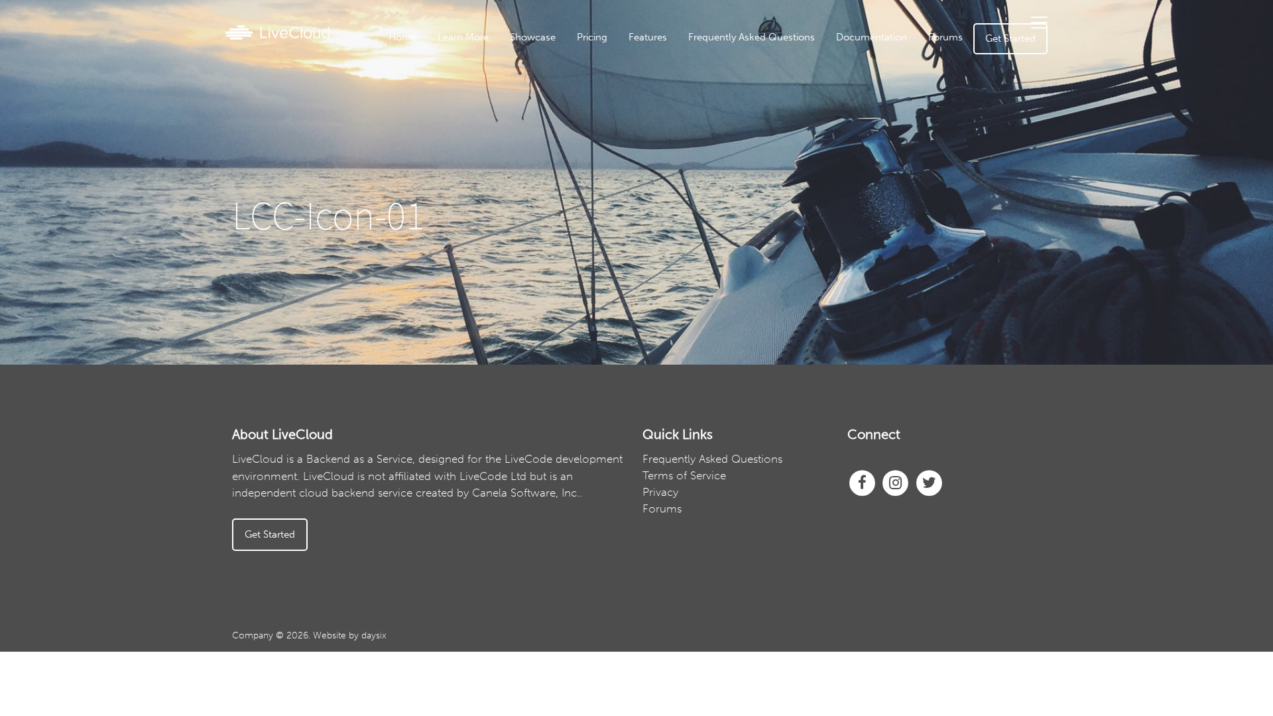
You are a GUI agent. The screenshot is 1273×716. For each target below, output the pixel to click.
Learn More (463, 37)
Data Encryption (684, 133)
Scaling (684, 236)
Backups (684, 153)
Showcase (533, 37)
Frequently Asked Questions (751, 37)
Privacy (660, 492)
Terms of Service (684, 475)
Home (402, 37)
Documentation (871, 37)
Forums (945, 37)
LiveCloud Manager (684, 92)
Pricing (592, 37)
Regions (684, 174)
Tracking (684, 195)
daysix (374, 635)
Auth (684, 112)
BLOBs (684, 215)
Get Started (1010, 38)
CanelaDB (684, 71)
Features (648, 37)
